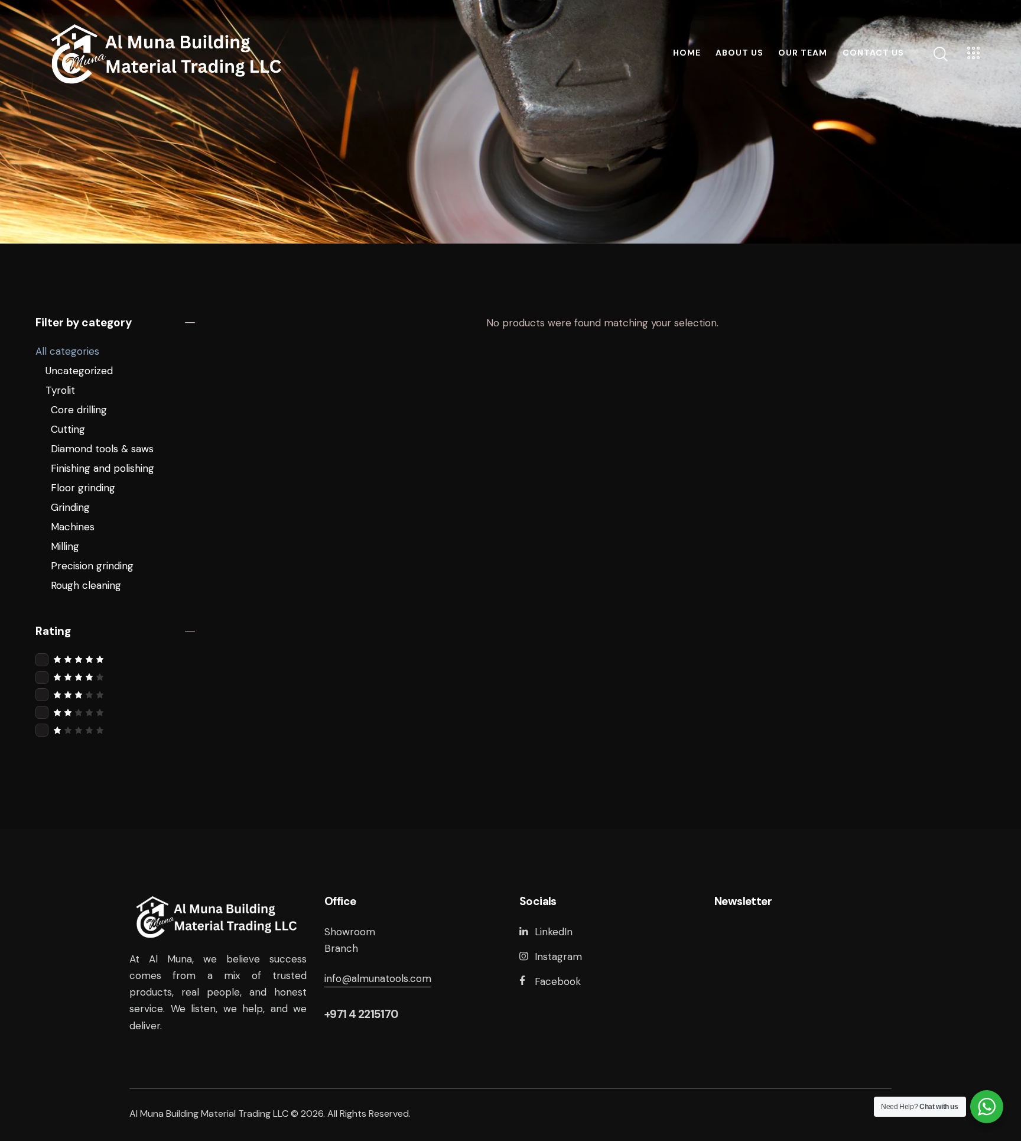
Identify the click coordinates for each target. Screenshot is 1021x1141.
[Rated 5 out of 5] (115, 658)
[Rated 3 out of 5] (115, 694)
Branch (341, 948)
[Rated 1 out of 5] (115, 729)
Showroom (349, 931)
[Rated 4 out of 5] (115, 676)
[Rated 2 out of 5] (115, 712)
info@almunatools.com (377, 978)
